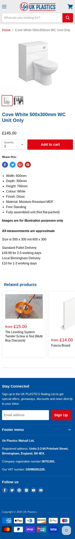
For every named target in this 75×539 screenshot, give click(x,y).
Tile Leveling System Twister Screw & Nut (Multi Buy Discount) (24, 336)
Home (6, 30)
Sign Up (61, 415)
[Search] (67, 17)
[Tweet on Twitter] (13, 165)
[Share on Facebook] (5, 165)
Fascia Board (60, 345)
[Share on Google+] (20, 165)
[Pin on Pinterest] (28, 165)
